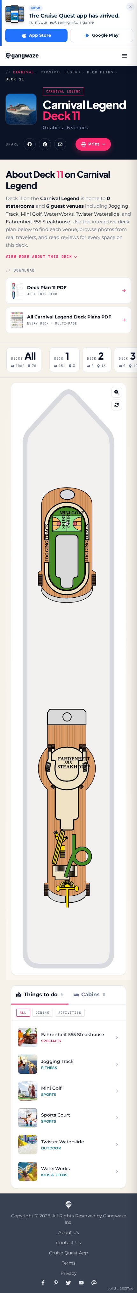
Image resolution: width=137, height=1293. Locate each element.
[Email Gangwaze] (94, 1282)
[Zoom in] (116, 392)
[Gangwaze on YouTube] (81, 1282)
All (23, 1013)
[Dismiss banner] (130, 7)
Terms (69, 1263)
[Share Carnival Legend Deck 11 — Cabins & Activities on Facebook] (30, 144)
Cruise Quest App (68, 1253)
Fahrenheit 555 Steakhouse (38, 222)
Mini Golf (31, 214)
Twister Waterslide (97, 214)
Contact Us (68, 1242)
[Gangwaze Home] (23, 56)
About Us (68, 1232)
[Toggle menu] (124, 56)
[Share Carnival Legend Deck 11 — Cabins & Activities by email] (60, 144)
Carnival (23, 72)
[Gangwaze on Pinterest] (55, 1282)
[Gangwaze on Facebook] (43, 1282)
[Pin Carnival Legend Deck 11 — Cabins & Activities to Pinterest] (45, 144)
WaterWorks (59, 214)
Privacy (68, 1273)
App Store (40, 35)
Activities (69, 1013)
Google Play (105, 35)
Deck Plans (100, 72)
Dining (42, 1013)
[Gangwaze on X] (68, 1282)
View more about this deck (39, 256)
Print (93, 143)
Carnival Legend (61, 72)
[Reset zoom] (116, 405)
